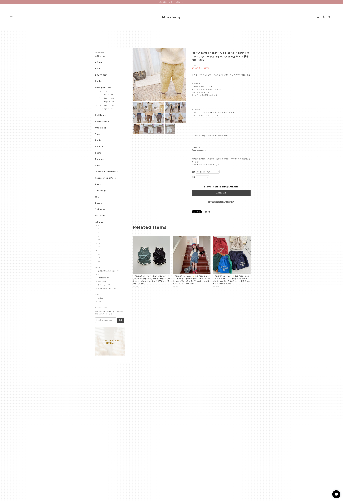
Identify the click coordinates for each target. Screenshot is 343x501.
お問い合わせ (102, 281)
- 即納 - (98, 62)
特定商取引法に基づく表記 (107, 288)
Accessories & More (105, 178)
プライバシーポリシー (106, 285)
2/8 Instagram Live (105, 109)
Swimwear (100, 209)
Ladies (98, 81)
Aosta (98, 184)
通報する (207, 212)
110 (99, 243)
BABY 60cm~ (101, 75)
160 (99, 261)
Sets (97, 165)
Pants (98, 140)
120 (99, 247)
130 (99, 250)
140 (99, 254)
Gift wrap (100, 216)
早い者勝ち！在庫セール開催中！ (171, 2)
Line (99, 301)
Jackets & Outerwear (106, 172)
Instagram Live (103, 87)
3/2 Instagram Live (105, 94)
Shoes (98, 203)
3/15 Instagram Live (106, 91)
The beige (100, 190)
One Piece (100, 128)
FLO (97, 197)
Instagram (102, 298)
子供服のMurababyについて (108, 271)
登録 (120, 320)
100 (99, 240)
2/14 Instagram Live (106, 102)
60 (99, 225)
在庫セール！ (101, 56)
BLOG (100, 274)
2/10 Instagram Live (106, 105)
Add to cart (221, 193)
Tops (97, 134)
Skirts (98, 153)
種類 (193, 172)
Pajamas (99, 159)
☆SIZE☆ (99, 222)
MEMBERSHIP (103, 278)
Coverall (100, 147)
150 (99, 258)
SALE (97, 69)
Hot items (100, 115)
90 (99, 236)
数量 (193, 177)
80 (99, 232)
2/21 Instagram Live (106, 98)
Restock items (102, 121)
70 (99, 229)
